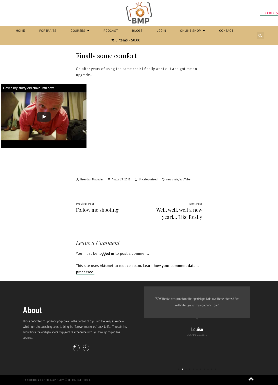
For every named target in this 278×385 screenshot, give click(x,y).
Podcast (110, 31)
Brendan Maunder (91, 179)
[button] (260, 35)
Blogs (137, 31)
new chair (172, 179)
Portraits (47, 31)
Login (161, 31)
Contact (226, 31)
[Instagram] (86, 348)
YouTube (185, 179)
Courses (78, 31)
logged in (106, 253)
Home (20, 31)
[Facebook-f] (76, 348)
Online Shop (190, 31)
